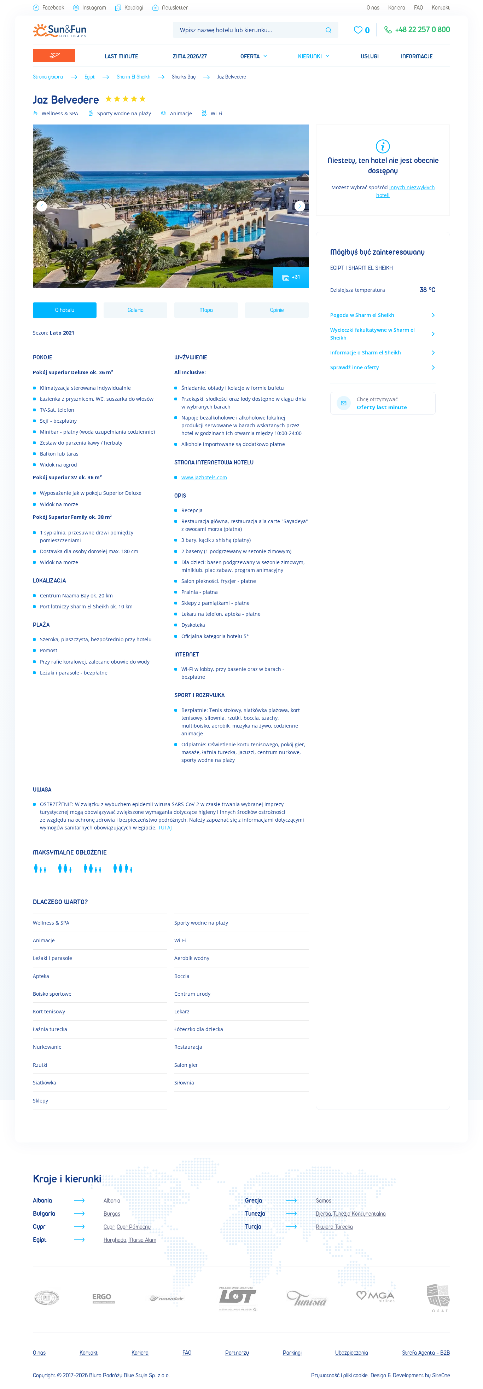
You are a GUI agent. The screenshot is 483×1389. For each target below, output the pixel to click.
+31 (296, 277)
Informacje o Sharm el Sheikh (365, 352)
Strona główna (48, 77)
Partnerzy (237, 1352)
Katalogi (133, 7)
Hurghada (115, 1240)
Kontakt (441, 7)
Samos (323, 1200)
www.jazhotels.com (204, 477)
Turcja (253, 1227)
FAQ (418, 7)
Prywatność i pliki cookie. (340, 1375)
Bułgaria (44, 1213)
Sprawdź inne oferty (354, 367)
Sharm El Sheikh (133, 77)
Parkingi (292, 1352)
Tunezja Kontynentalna (359, 1213)
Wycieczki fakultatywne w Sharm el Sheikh (372, 333)
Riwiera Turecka (334, 1226)
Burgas (112, 1213)
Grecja (253, 1200)
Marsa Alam (142, 1240)
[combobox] (255, 30)
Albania (42, 1200)
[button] (252, 55)
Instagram (94, 7)
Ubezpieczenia (351, 1352)
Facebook (53, 7)
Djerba (323, 1213)
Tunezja (255, 1213)
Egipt (90, 77)
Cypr (39, 1227)
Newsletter (175, 7)
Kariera (396, 7)
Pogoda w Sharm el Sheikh (362, 315)
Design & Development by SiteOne (410, 1375)
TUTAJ (165, 827)
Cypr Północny (134, 1226)
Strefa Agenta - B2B (426, 1352)
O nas (373, 7)
